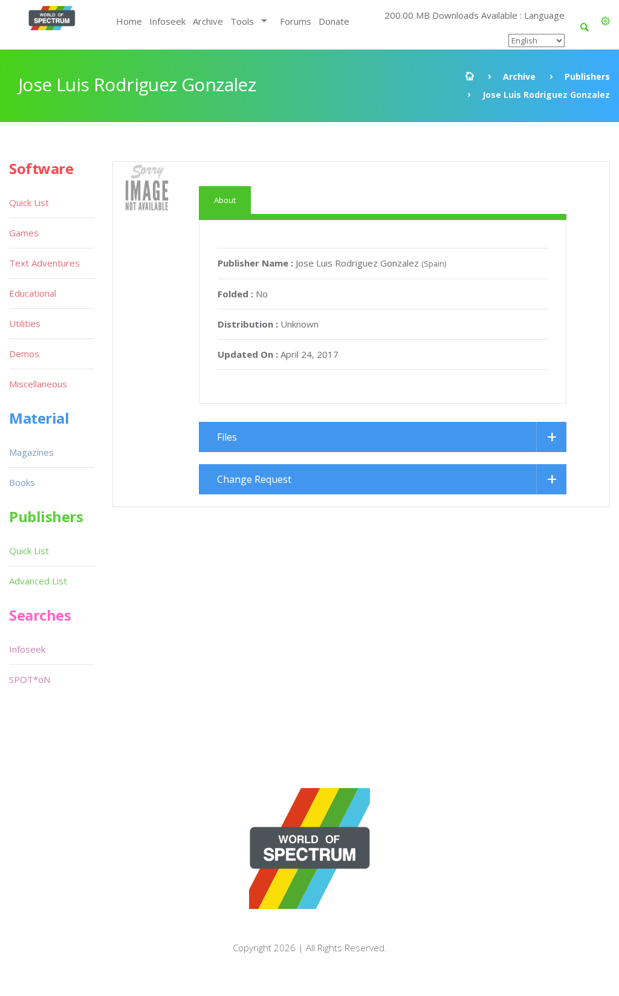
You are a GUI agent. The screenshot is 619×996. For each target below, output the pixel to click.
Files (227, 437)
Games (24, 233)
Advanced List (38, 581)
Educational (32, 293)
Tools (242, 21)
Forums (295, 21)
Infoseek (167, 21)
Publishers (587, 76)
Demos (24, 354)
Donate (334, 21)
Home (129, 21)
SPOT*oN (29, 679)
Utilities (25, 323)
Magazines (31, 452)
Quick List (29, 202)
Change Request (254, 479)
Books (22, 482)
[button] (605, 21)
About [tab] (225, 200)
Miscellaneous (38, 384)
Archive (208, 21)
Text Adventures (44, 263)
